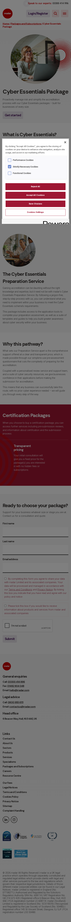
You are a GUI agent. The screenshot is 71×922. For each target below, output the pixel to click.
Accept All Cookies (35, 195)
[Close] (65, 142)
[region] (35, 181)
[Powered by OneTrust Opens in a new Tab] (55, 222)
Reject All (35, 186)
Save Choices (35, 204)
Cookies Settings (35, 212)
